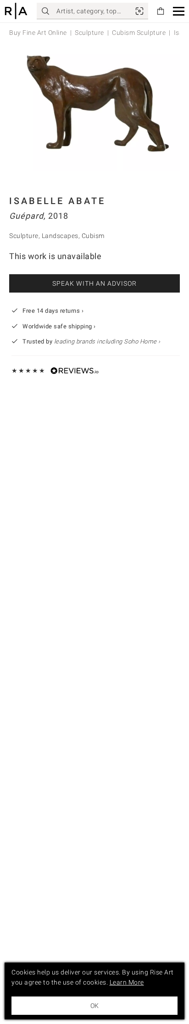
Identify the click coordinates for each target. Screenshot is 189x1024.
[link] (139, 11)
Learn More (127, 982)
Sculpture (89, 32)
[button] (178, 11)
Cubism (93, 235)
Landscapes (60, 235)
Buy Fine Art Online (38, 32)
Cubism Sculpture (139, 32)
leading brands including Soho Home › (107, 341)
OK (94, 1005)
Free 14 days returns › (52, 310)
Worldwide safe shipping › (59, 326)
